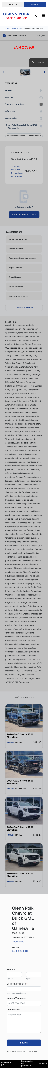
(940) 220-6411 (20, 951)
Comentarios (13, 1009)
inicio (7, 29)
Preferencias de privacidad (25, 1063)
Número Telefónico (16, 998)
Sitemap (41, 1063)
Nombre (11, 969)
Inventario (16, 29)
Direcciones (18, 941)
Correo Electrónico (17, 983)
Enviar (24, 1043)
